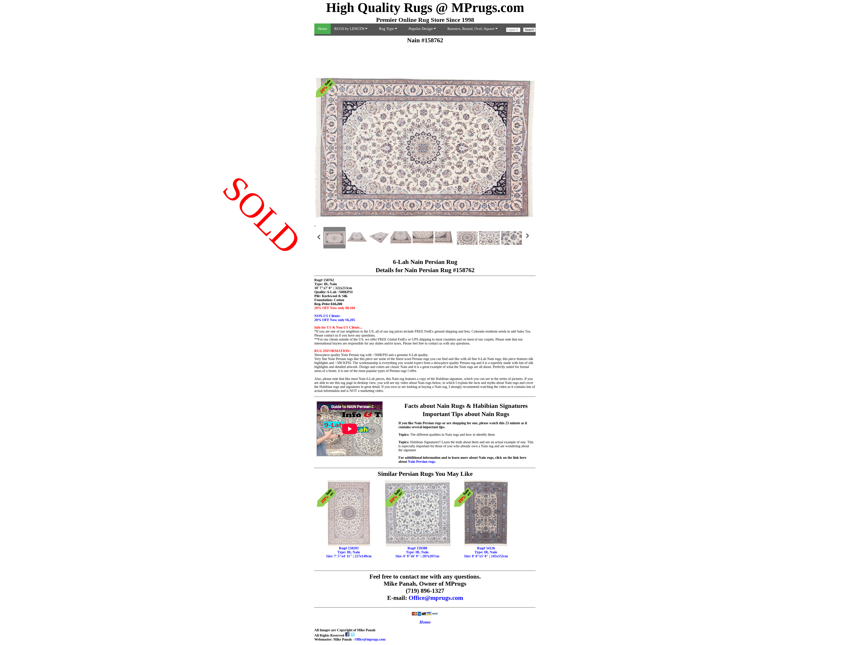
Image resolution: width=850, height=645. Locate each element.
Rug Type (387, 29)
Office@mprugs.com (436, 597)
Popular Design (421, 29)
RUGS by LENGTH (349, 29)
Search (529, 29)
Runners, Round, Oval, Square (471, 29)
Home (322, 29)
